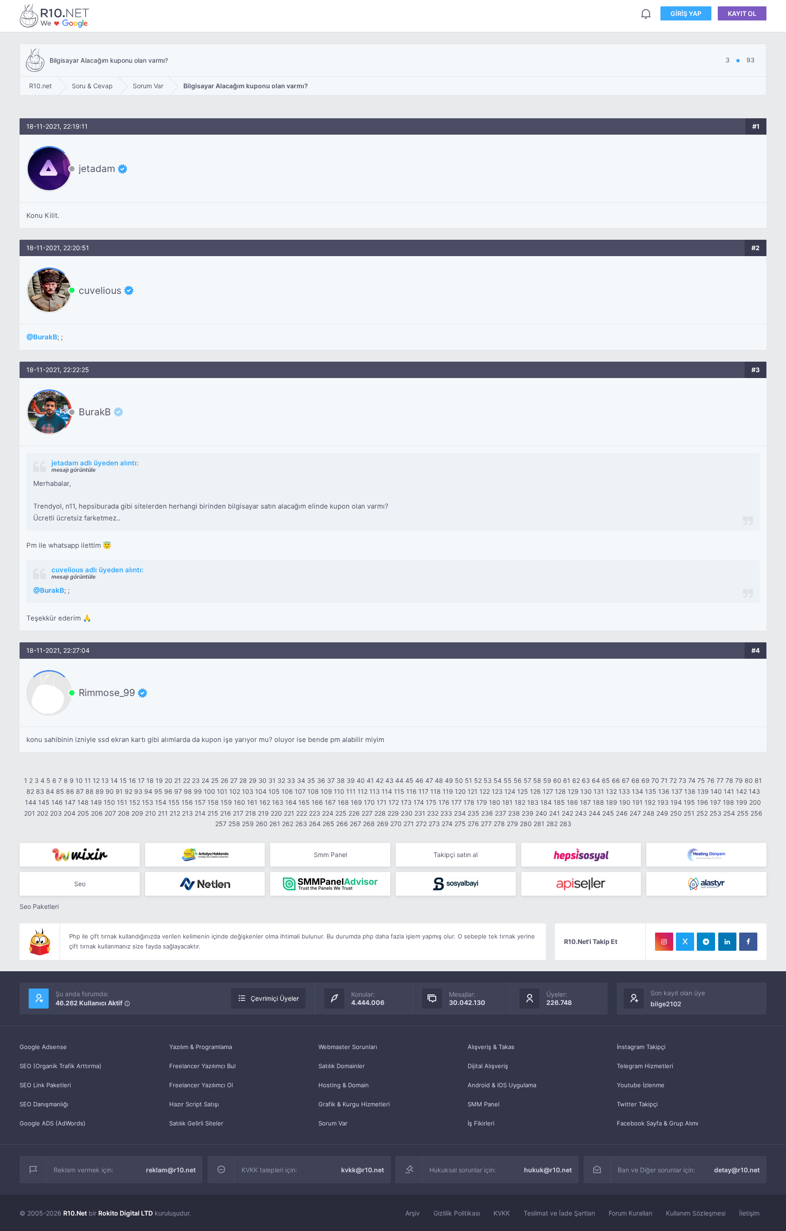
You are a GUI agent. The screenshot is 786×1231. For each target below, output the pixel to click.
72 (673, 780)
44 (399, 780)
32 (281, 780)
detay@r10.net (737, 1170)
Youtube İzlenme (641, 1085)
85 (60, 791)
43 (389, 780)
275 (460, 823)
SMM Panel (483, 1104)
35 (311, 780)
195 (689, 802)
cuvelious (100, 290)
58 (537, 780)
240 (541, 813)
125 (522, 791)
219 (263, 813)
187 (585, 802)
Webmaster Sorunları (347, 1046)
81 (758, 780)
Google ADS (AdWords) (53, 1123)
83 (40, 791)
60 (557, 780)
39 (351, 780)
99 (198, 791)
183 (533, 802)
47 (429, 780)
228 (380, 813)
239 (528, 813)
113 (374, 791)
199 (741, 802)
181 (507, 802)
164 (291, 802)
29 (253, 780)
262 (287, 823)
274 (447, 823)
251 (689, 813)
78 (729, 780)
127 (548, 791)
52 (478, 780)
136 (664, 791)
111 (351, 791)
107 (300, 791)
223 (314, 813)
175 (431, 802)
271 (408, 823)
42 (379, 780)
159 (226, 802)
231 (419, 813)
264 (315, 823)
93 (138, 791)
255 (743, 813)
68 (635, 780)
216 (225, 813)
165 (304, 802)
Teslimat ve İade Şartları (559, 1213)
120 (460, 791)
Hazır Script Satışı (194, 1104)
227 (367, 813)
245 (608, 813)
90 (110, 791)
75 (701, 780)
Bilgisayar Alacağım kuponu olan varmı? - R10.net (56, 15)
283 (565, 823)
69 (645, 780)
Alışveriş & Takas (491, 1046)
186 (572, 802)
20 (168, 780)
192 (650, 802)
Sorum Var (333, 1123)
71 (664, 780)
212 (175, 813)
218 (250, 813)
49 (449, 780)
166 (317, 802)
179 (481, 802)
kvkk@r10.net (362, 1170)
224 (327, 813)
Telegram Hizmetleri (645, 1066)
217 (238, 813)
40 (361, 780)
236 (487, 813)
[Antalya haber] (205, 855)
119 (448, 791)
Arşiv (412, 1213)
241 (554, 813)
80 (749, 780)
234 (460, 813)
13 (105, 780)
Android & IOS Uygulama (502, 1085)
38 (341, 780)
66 (616, 780)
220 (276, 813)
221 (289, 813)
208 (124, 813)
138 (689, 791)
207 (110, 813)
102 (234, 791)
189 (611, 802)
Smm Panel (330, 854)
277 (486, 823)
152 (134, 802)
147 (70, 802)
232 (432, 813)
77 (720, 780)
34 (301, 780)
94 (148, 791)
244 (594, 813)
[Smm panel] (330, 884)
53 (488, 780)
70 (655, 780)
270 (396, 823)
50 (459, 780)
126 (535, 791)
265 (328, 823)
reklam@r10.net (171, 1170)
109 (326, 791)
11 (88, 780)
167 (330, 802)
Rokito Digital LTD (125, 1213)
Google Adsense (43, 1046)
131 (599, 791)
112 (363, 791)
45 (409, 780)
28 (243, 780)
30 (262, 780)
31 (272, 780)
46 (419, 780)
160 (239, 802)
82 (30, 791)
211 (163, 813)
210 (150, 813)
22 (186, 780)
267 (355, 823)
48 (439, 780)
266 (342, 823)
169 (356, 802)
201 (29, 813)
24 (205, 780)
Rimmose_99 (107, 692)
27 (233, 780)
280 (526, 823)
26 (224, 780)
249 (662, 813)
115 (399, 791)
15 (123, 780)
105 (274, 791)
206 (97, 813)
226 (354, 813)
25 (215, 780)
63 (586, 780)
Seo (80, 884)
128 (560, 791)
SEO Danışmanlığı (44, 1104)
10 (79, 780)
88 (90, 791)
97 (178, 791)
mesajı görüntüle (73, 469)
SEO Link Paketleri (45, 1085)
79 (739, 780)
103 (247, 791)
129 (573, 791)
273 (434, 823)
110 (339, 791)
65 (606, 780)
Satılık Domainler (341, 1066)
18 (150, 780)
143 (754, 791)
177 (456, 802)
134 (637, 791)
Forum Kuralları (630, 1213)
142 (741, 791)
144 (30, 802)
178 (469, 802)
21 (177, 780)
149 (96, 802)
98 (188, 791)
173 (406, 802)
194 (676, 802)
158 (213, 802)
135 (650, 791)
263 (301, 823)
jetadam (97, 168)
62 (576, 780)
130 (586, 791)
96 (168, 791)
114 (387, 791)
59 (547, 780)
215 (212, 813)
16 (132, 780)
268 (369, 823)
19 (159, 780)
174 (418, 802)
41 (370, 780)
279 (512, 823)
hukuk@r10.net (548, 1170)
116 (411, 791)
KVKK (502, 1213)
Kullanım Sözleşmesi (696, 1213)
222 (301, 813)
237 (500, 813)
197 (715, 802)
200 (755, 802)
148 (83, 802)
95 (158, 791)
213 (187, 813)
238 (514, 813)
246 (622, 813)
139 (703, 791)
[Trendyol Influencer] (80, 855)
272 (421, 823)
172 (393, 802)
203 (56, 813)
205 (83, 813)
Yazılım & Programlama (200, 1046)
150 (109, 802)
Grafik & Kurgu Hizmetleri (354, 1104)
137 (676, 791)
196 (702, 802)
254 (729, 813)
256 (756, 813)
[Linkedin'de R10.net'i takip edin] (727, 942)
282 (552, 823)
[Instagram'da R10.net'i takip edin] (664, 942)
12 (96, 780)
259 (248, 823)
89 (100, 791)
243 (581, 813)
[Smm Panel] (581, 855)
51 (468, 780)
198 (728, 802)
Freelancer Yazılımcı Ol (201, 1085)
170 (369, 802)
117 (423, 791)
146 (57, 802)
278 (499, 823)
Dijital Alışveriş (488, 1066)
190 (624, 802)
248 (649, 813)
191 (637, 802)
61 (566, 780)
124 (509, 791)
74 (691, 780)
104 (261, 791)
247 (635, 813)
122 (484, 791)
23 (196, 780)
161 (252, 802)
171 (382, 802)
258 (234, 823)
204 (70, 813)
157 (200, 802)
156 (187, 802)
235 (473, 813)
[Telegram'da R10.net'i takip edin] (706, 942)
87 (80, 791)
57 (527, 780)
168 (343, 802)
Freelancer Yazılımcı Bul (202, 1066)
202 (42, 813)
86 (70, 791)
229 (393, 813)
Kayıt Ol (742, 13)
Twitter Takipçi (637, 1104)
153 (147, 802)
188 (598, 802)
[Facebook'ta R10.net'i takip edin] (748, 942)
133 (624, 791)
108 (313, 791)
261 (274, 823)
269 (382, 823)
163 (277, 802)
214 (200, 813)
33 (291, 780)
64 (596, 780)
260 (261, 823)
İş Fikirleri (481, 1123)
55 (508, 780)
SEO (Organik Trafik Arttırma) (60, 1066)
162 (264, 802)
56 (518, 780)
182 (519, 802)
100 (209, 791)
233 (446, 813)
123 (497, 791)
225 (341, 813)
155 (174, 802)
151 (122, 802)
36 (321, 780)
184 (546, 802)
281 (539, 823)
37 (331, 780)
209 (137, 813)
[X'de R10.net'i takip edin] (685, 942)
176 (443, 802)
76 (711, 780)
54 (498, 780)
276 (473, 823)
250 (676, 813)
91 (119, 791)
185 (559, 802)
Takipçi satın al (455, 854)
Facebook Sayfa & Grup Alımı (657, 1123)
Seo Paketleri (39, 906)
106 (287, 791)
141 (729, 791)
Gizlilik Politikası (456, 1213)
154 (160, 802)
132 (611, 791)
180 (494, 802)
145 (44, 802)
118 (435, 791)
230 (407, 813)
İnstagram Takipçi (641, 1046)
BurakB (45, 337)
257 (221, 823)
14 (114, 780)
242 (567, 813)
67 (626, 780)
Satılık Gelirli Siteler (196, 1123)
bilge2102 (665, 1004)
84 (50, 791)
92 (128, 791)
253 (715, 813)
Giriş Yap (685, 13)
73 (682, 780)
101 (222, 791)
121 (473, 791)
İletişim (749, 1213)
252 (702, 813)
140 (716, 791)
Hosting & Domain (343, 1085)
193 (663, 802)
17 (141, 780)
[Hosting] (706, 855)
